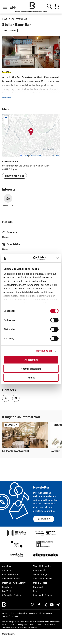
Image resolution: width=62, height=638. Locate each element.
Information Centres (11, 595)
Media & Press (40, 582)
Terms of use (47, 613)
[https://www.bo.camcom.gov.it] (45, 546)
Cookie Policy (21, 613)
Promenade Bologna (42, 595)
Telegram (58, 604)
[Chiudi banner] (58, 258)
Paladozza (7, 586)
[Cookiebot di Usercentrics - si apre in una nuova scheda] (34, 258)
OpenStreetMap (37, 156)
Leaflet (25, 156)
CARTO (56, 156)
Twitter (45, 604)
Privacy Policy (8, 613)
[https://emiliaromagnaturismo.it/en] (45, 557)
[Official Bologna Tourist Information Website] (32, 5)
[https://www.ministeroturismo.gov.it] (16, 535)
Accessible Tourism (42, 578)
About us (6, 566)
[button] (31, 131)
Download (38, 586)
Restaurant (21, 19)
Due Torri (6, 591)
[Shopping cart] (57, 6)
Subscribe (43, 519)
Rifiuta (31, 377)
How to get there (14, 175)
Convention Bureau (11, 578)
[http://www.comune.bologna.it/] (17, 557)
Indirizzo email (15, 398)
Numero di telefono (5, 398)
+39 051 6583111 (31, 627)
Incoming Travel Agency (14, 582)
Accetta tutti (31, 360)
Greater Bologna (41, 574)
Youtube (51, 604)
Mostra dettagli (44, 351)
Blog (35, 591)
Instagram (32, 604)
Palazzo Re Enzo (10, 574)
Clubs (11, 19)
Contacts (6, 570)
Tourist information (42, 566)
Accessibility (34, 613)
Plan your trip (39, 570)
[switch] (54, 320)
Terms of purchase (10, 616)
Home (4, 19)
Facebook (39, 604)
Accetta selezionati (31, 369)
